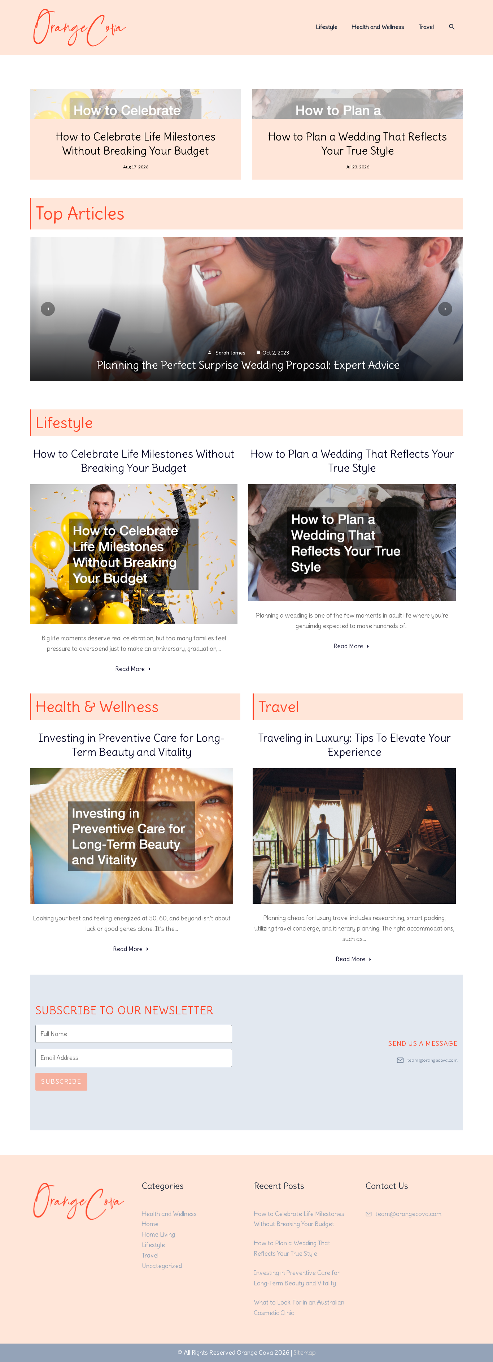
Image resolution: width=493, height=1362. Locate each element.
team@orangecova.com (432, 1060)
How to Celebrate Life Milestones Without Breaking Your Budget (135, 144)
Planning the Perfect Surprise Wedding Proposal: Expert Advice (248, 365)
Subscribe (61, 1081)
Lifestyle (153, 1245)
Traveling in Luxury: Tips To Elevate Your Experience (354, 745)
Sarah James (230, 352)
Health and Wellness (169, 1214)
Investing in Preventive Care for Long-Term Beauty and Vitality (131, 745)
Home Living (158, 1234)
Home (150, 1224)
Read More (130, 669)
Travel (150, 1255)
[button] (452, 27)
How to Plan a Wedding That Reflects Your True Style (357, 144)
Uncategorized (162, 1266)
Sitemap (304, 1353)
